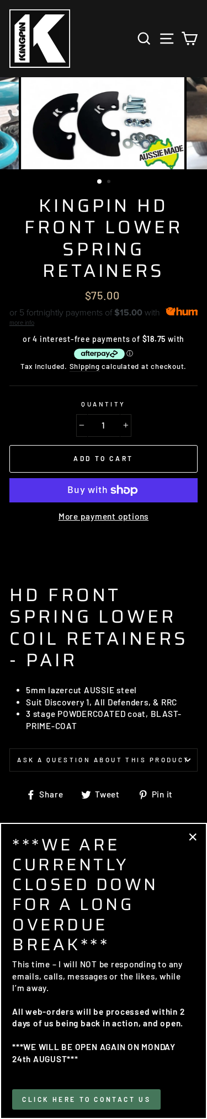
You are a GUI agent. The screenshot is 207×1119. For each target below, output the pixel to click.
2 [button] (110, 182)
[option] (104, 123)
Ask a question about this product (103, 759)
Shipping (85, 366)
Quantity (103, 404)
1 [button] (100, 182)
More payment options (103, 516)
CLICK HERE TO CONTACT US (86, 1099)
